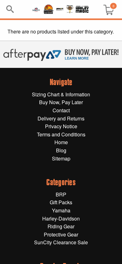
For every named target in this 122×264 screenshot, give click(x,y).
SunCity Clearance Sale (61, 242)
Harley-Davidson (61, 218)
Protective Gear (61, 234)
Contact (61, 110)
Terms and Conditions (61, 134)
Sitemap (61, 158)
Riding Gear (61, 226)
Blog (61, 150)
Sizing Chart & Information (61, 94)
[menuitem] (106, 9)
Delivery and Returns (61, 118)
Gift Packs (61, 202)
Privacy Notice (61, 126)
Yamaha (61, 210)
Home (61, 142)
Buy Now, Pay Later (61, 102)
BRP (61, 194)
